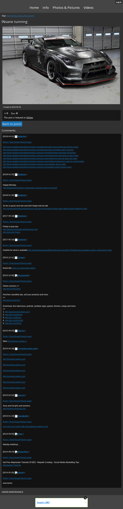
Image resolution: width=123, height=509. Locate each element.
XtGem (29, 117)
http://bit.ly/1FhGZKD (12, 289)
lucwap (21, 257)
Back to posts (11, 124)
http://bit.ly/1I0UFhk (13, 323)
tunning (31, 16)
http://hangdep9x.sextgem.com (34, 426)
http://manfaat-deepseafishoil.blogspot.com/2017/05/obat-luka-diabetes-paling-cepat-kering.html (70, 250)
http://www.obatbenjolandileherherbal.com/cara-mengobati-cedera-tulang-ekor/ (37, 167)
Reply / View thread (11, 142)
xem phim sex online (12, 426)
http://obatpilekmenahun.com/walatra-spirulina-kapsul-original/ (30, 188)
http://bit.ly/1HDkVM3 (14, 320)
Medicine (22, 136)
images (13, 16)
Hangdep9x (23, 416)
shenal (21, 472)
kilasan (21, 331)
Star (13, 113)
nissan (20, 16)
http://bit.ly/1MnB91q (14, 315)
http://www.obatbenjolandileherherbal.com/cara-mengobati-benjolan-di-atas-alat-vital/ (40, 158)
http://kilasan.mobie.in (17, 341)
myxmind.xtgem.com (27, 348)
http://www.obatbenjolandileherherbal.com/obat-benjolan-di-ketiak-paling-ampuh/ (38, 150)
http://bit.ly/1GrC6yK (11, 300)
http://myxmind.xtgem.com (14, 359)
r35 (25, 16)
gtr (8, 16)
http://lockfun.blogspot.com (14, 409)
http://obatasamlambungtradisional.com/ (20, 229)
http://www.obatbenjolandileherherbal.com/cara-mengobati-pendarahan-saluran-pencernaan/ (43, 161)
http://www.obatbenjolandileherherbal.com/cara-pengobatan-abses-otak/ (34, 164)
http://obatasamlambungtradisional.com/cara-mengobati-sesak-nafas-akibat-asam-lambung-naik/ (45, 209)
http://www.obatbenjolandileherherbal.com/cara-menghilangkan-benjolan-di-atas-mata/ (40, 155)
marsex (21, 395)
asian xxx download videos (24, 268)
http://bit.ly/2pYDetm (11, 232)
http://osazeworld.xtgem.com (17, 312)
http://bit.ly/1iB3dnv (13, 317)
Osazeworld (23, 275)
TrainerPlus (23, 452)
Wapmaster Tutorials (12, 465)
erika (20, 434)
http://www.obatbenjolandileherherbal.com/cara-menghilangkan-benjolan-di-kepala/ (39, 153)
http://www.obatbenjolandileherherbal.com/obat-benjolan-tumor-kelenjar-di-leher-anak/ (40, 147)
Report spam (26, 142)
